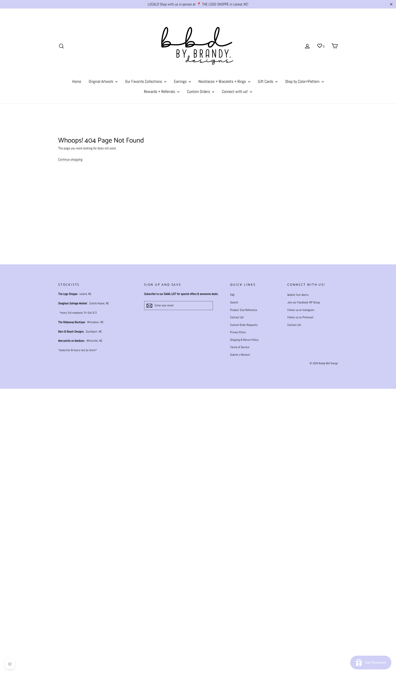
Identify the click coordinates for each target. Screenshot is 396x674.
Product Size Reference (243, 310)
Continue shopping (70, 159)
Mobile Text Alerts (297, 295)
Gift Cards (266, 81)
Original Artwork (101, 81)
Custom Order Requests (244, 325)
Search (234, 302)
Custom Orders (199, 91)
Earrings (180, 81)
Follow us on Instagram (300, 310)
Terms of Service (239, 347)
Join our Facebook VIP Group (303, 302)
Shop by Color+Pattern (302, 81)
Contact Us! (237, 317)
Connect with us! (235, 91)
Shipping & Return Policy (244, 340)
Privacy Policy (238, 332)
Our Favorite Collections (144, 81)
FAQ (232, 295)
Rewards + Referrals (160, 91)
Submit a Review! (240, 355)
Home (76, 81)
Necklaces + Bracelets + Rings (222, 81)
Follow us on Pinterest (300, 317)
